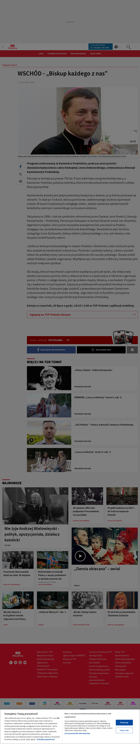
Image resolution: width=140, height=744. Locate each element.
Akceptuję (124, 722)
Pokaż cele (124, 730)
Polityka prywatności (46, 739)
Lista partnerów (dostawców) (77, 733)
